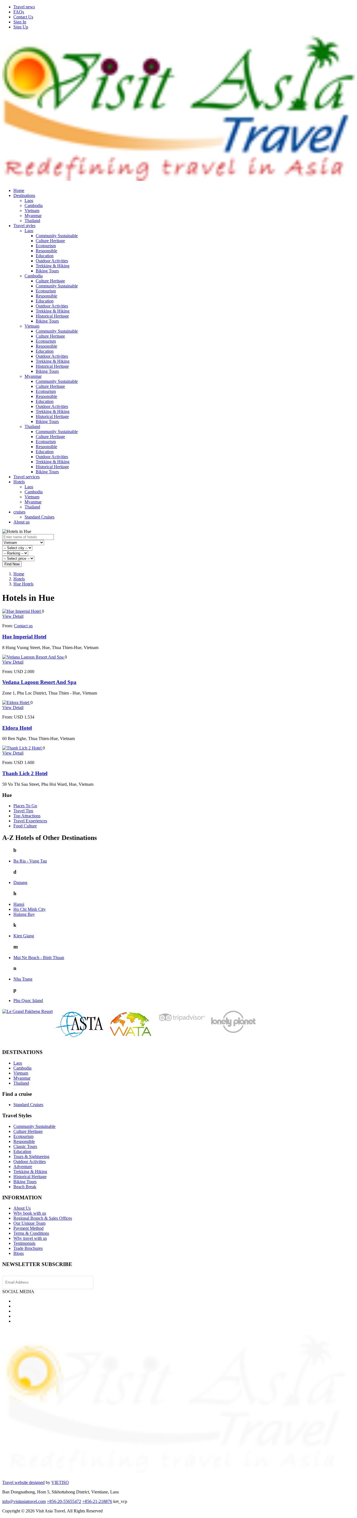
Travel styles (24, 225)
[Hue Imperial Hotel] (22, 611)
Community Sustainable (57, 235)
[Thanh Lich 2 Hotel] (22, 748)
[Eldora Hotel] (16, 702)
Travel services (26, 476)
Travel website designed (23, 1482)
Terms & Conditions (31, 1233)
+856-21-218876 (97, 1501)
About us (21, 522)
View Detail (12, 616)
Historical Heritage (52, 316)
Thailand (32, 220)
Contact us (23, 625)
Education (45, 255)
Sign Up (20, 27)
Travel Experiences (30, 820)
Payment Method (28, 1228)
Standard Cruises (39, 517)
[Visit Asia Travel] (178, 178)
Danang (20, 882)
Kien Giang (23, 935)
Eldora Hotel (17, 728)
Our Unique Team (29, 1223)
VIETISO (60, 1482)
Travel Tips (23, 810)
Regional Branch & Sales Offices (42, 1218)
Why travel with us (30, 1238)
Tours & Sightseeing (31, 1156)
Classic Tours (25, 1146)
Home (18, 190)
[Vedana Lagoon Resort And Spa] (33, 657)
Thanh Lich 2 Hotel (24, 773)
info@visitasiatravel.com (24, 1501)
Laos (29, 200)
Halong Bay (24, 914)
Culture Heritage (50, 240)
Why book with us (29, 1213)
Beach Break (24, 1186)
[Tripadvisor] (182, 1022)
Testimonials (24, 1243)
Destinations (24, 195)
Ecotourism (46, 245)
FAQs (18, 11)
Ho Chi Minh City (29, 909)
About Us (22, 1208)
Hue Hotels (23, 584)
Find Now (12, 564)
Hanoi (18, 904)
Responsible (46, 250)
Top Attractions (26, 815)
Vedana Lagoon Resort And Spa (39, 682)
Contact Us (23, 17)
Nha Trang (22, 979)
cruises (19, 512)
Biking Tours (47, 270)
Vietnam (32, 210)
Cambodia (34, 205)
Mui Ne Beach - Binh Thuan (38, 957)
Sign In (19, 22)
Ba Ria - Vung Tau (30, 861)
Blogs (18, 1253)
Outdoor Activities (52, 260)
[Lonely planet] (233, 1033)
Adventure (22, 1166)
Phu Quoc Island (28, 1000)
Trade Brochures (28, 1248)
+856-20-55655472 (64, 1501)
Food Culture (25, 825)
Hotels (19, 481)
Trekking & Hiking (52, 265)
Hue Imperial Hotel (24, 637)
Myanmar (33, 215)
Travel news (24, 6)
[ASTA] (80, 1036)
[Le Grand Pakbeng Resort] (27, 1011)
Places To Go (25, 805)
